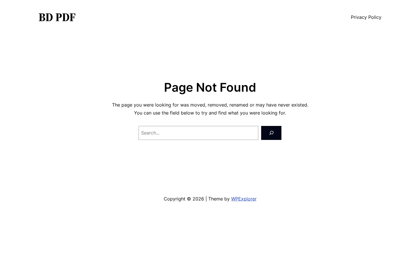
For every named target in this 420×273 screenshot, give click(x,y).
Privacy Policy (366, 17)
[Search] (271, 133)
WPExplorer (244, 199)
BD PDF (57, 17)
